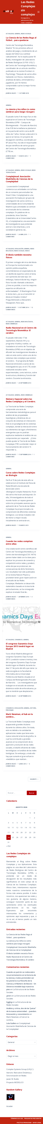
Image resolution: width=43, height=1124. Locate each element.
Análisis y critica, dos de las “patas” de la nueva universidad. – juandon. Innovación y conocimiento (21, 1011)
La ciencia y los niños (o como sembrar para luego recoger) (20, 110)
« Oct (8, 846)
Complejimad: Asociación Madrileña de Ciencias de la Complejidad (19, 179)
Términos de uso (17, 1118)
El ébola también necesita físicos (18, 256)
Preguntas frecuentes (32, 1118)
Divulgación (19, 249)
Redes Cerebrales (11, 324)
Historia (33, 708)
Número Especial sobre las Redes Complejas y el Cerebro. (21, 400)
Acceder (9, 1106)
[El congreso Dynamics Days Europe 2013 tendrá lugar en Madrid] (21, 621)
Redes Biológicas (27, 322)
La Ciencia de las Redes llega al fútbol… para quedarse (21, 38)
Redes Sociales (26, 34)
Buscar (31, 793)
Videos (27, 251)
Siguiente (33, 779)
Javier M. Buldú (12, 1079)
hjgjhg (9, 1002)
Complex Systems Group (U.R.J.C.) (20, 1069)
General (17, 34)
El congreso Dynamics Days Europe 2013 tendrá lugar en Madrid (20, 646)
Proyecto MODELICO (14, 1082)
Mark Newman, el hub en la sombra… (19, 715)
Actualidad (10, 34)
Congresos (19, 640)
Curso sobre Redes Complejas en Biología (20, 473)
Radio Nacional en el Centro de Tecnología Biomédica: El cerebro (21, 330)
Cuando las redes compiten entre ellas (19, 542)
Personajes (10, 710)
